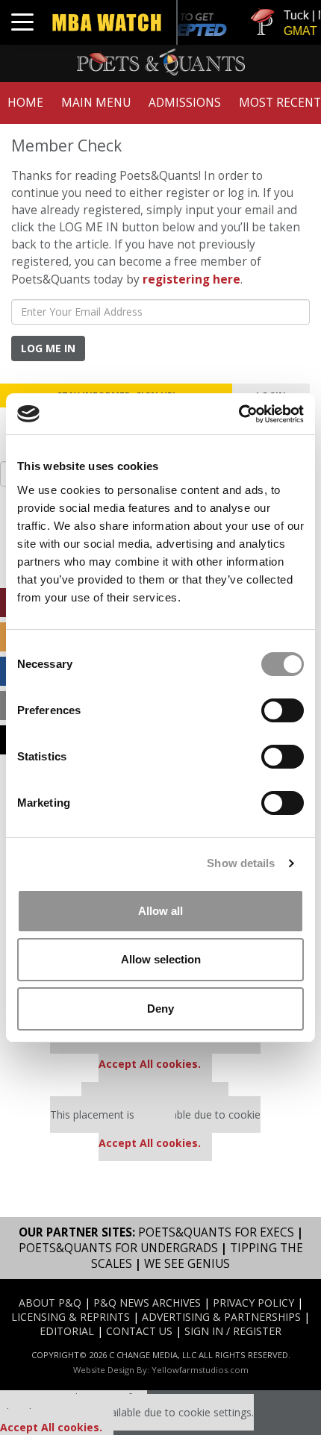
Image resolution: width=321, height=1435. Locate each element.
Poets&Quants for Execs (216, 1232)
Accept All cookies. (150, 1064)
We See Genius (187, 1264)
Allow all (160, 910)
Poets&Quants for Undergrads (118, 1248)
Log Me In (48, 348)
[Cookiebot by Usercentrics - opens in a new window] (238, 414)
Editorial (67, 1331)
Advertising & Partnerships (221, 1317)
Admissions (185, 102)
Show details (241, 863)
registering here (191, 279)
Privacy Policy (253, 1302)
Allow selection (161, 959)
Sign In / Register (232, 1331)
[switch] (282, 710)
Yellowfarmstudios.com (200, 1369)
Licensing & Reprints (70, 1317)
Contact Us (139, 1331)
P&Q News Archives (147, 1302)
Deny (160, 1008)
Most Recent (280, 102)
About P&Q (50, 1302)
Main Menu (96, 102)
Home (25, 102)
